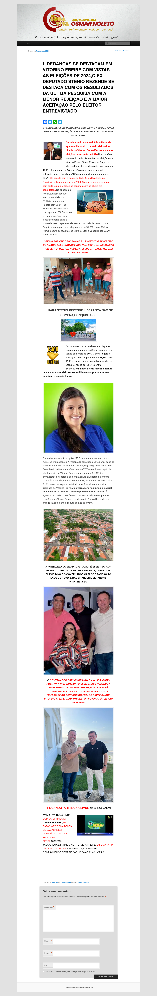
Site (45, 965)
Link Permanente (83, 882)
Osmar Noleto (66, 882)
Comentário (49, 907)
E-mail (48, 953)
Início (29, 43)
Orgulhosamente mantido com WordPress (78, 987)
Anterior (117, 51)
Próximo (127, 51)
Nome (48, 941)
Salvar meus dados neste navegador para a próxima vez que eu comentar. (70, 972)
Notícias (55, 882)
